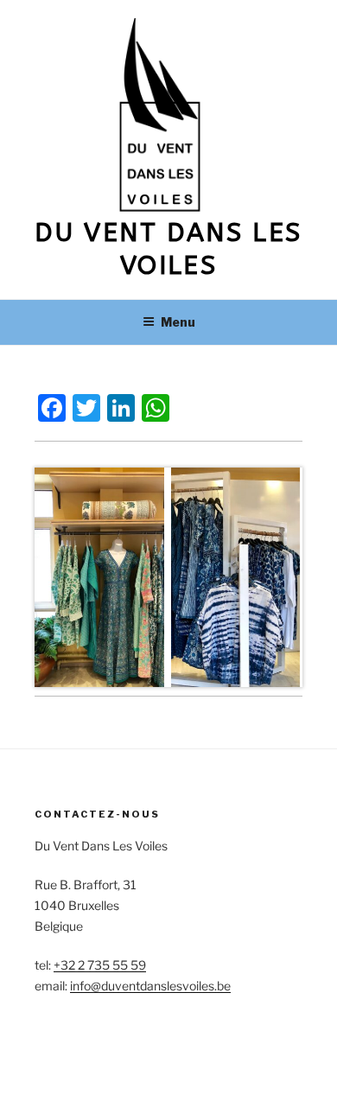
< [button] (44, 577)
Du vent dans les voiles (168, 249)
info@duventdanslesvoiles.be (150, 985)
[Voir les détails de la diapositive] (101, 577)
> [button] (293, 577)
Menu (178, 322)
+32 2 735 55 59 (100, 965)
